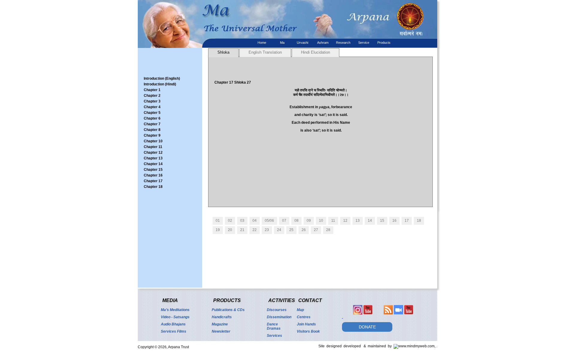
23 (267, 230)
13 (357, 220)
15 (382, 220)
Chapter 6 (152, 118)
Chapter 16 (153, 175)
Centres (304, 317)
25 (291, 230)
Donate (367, 327)
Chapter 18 (153, 187)
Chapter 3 (152, 101)
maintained (378, 346)
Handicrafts (222, 317)
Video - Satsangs (175, 317)
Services (274, 336)
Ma (282, 42)
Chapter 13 (153, 158)
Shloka (223, 52)
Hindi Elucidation (315, 52)
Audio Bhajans (173, 324)
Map (300, 310)
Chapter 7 (152, 124)
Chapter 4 (152, 107)
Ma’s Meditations (175, 310)
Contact (310, 300)
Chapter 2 (152, 95)
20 (230, 230)
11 (333, 220)
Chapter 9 (152, 135)
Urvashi (302, 42)
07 (284, 220)
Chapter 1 (152, 90)
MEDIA (170, 300)
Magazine (220, 324)
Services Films (173, 331)
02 (230, 220)
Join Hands (306, 324)
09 (309, 220)
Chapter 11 (153, 147)
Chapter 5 (152, 113)
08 (296, 220)
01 (218, 220)
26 (304, 230)
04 (254, 220)
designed (335, 346)
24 (279, 230)
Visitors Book (308, 331)
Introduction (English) (162, 78)
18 (419, 220)
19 (218, 230)
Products (384, 42)
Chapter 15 (153, 170)
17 (407, 220)
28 (328, 230)
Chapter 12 (153, 152)
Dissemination (279, 317)
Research (343, 42)
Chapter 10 (153, 141)
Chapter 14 (153, 164)
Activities (281, 300)
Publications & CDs (228, 310)
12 (345, 220)
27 (316, 230)
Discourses (277, 310)
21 (242, 230)
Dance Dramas (274, 326)
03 (242, 220)
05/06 (269, 220)
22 (254, 230)
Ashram (323, 42)
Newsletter (221, 331)
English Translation (265, 52)
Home (262, 42)
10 (321, 220)
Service (363, 42)
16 (394, 220)
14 (370, 220)
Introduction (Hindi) (160, 84)
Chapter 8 (152, 130)
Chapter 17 (153, 181)
